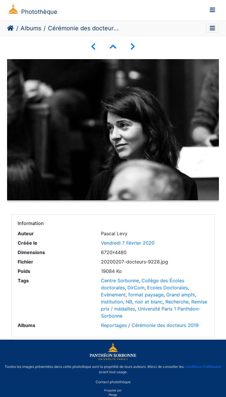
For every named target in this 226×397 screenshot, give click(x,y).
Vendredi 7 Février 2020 (127, 243)
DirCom (135, 288)
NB (129, 302)
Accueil (10, 28)
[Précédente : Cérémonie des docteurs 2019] (93, 46)
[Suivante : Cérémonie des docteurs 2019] (132, 46)
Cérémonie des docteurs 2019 (165, 325)
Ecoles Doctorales (167, 288)
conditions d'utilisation (203, 366)
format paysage (146, 295)
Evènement (113, 295)
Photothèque (39, 11)
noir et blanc (149, 302)
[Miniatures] (113, 46)
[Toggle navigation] (212, 10)
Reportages (114, 325)
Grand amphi (180, 295)
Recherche (177, 302)
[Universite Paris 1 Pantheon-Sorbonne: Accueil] (113, 359)
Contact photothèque (113, 382)
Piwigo (113, 394)
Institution (112, 302)
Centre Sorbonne (120, 280)
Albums (31, 28)
